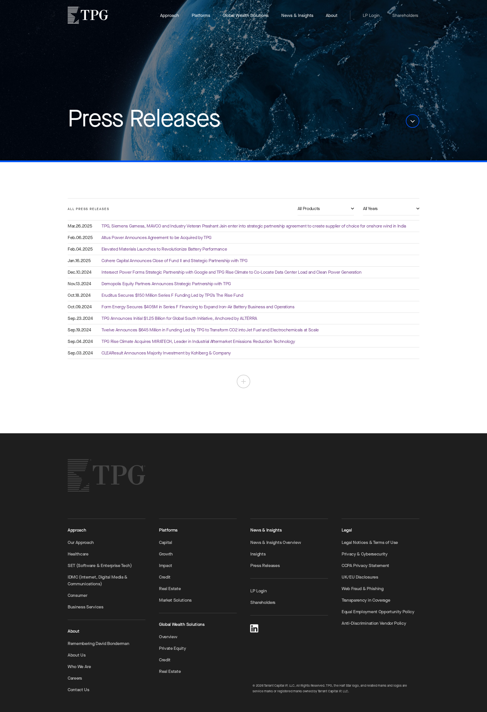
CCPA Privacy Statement (365, 565)
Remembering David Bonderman (98, 643)
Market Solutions (175, 600)
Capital (165, 542)
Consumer (77, 595)
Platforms (201, 15)
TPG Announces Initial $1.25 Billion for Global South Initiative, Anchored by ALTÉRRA (179, 318)
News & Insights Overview (275, 542)
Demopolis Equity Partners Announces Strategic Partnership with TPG (166, 284)
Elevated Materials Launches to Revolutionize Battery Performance (164, 249)
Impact (165, 565)
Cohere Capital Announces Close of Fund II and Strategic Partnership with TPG (174, 261)
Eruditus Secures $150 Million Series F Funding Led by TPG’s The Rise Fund (172, 295)
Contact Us (78, 690)
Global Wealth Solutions (246, 15)
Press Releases (265, 565)
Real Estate (170, 589)
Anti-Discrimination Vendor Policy (374, 623)
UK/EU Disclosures (360, 577)
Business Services (85, 607)
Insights (257, 554)
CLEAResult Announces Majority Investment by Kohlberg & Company (166, 353)
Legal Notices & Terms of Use (370, 542)
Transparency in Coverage (366, 600)
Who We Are (79, 666)
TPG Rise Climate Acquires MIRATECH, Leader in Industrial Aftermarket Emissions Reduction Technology (198, 341)
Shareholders (405, 15)
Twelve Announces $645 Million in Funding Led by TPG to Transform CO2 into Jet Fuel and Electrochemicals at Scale (210, 330)
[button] (412, 121)
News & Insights (297, 15)
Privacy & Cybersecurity (365, 554)
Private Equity (172, 648)
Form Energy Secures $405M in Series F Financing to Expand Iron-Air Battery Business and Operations (198, 307)
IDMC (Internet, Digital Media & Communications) (97, 580)
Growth (166, 554)
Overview (168, 637)
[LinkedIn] (254, 627)
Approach (169, 15)
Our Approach (81, 542)
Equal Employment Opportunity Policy (378, 612)
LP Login (371, 15)
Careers (75, 678)
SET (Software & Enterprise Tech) (100, 565)
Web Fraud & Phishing (363, 589)
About (331, 15)
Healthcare (78, 554)
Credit (165, 577)
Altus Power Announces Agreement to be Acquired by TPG (156, 237)
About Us (76, 655)
